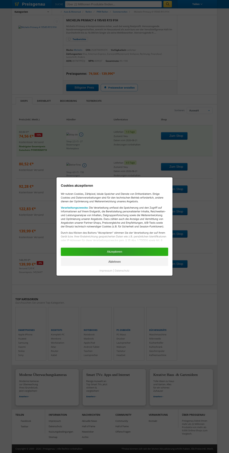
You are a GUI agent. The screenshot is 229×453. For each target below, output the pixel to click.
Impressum (105, 270)
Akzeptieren (114, 251)
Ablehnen (114, 261)
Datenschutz (122, 270)
